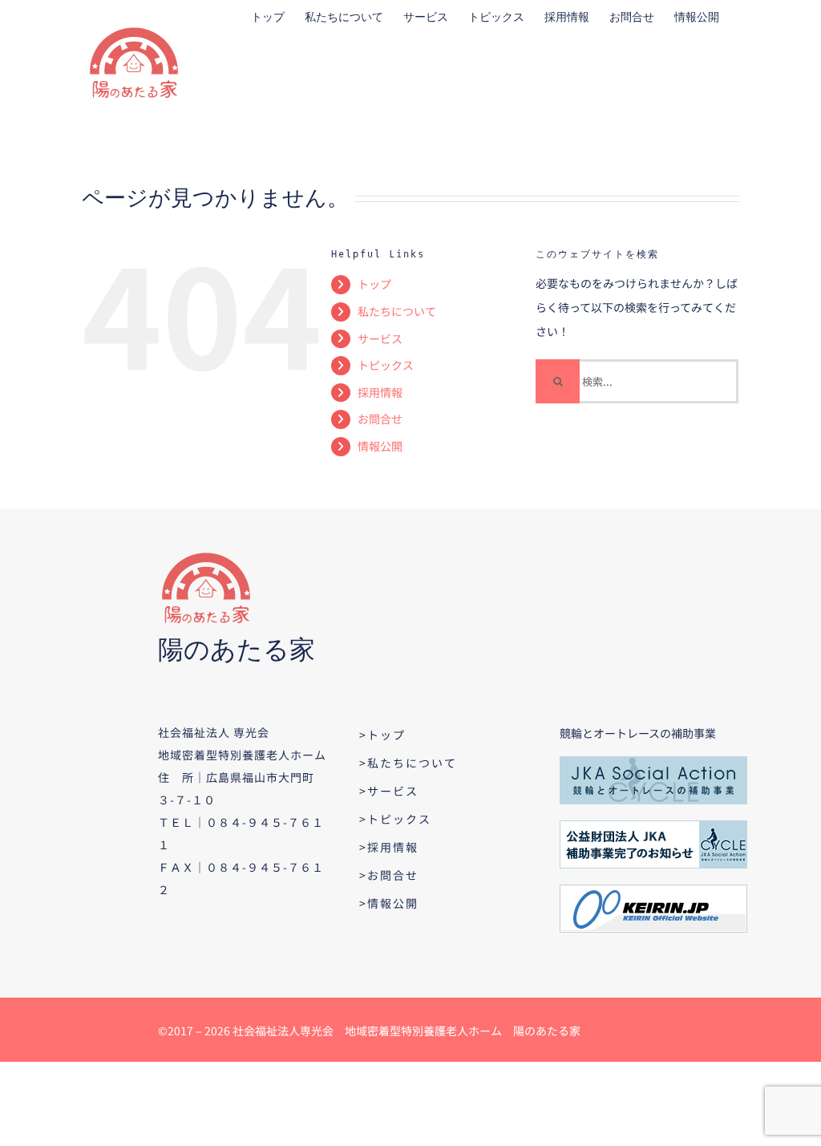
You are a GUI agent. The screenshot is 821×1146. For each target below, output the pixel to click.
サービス (380, 338)
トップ (374, 284)
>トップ (382, 735)
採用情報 (380, 392)
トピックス (386, 365)
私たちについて (397, 311)
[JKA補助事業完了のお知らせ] (653, 826)
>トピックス (395, 819)
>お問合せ (389, 875)
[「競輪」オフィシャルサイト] (653, 890)
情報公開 (380, 446)
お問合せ (380, 419)
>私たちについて (408, 763)
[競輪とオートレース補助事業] (653, 762)
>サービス (389, 791)
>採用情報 (389, 847)
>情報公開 (389, 903)
